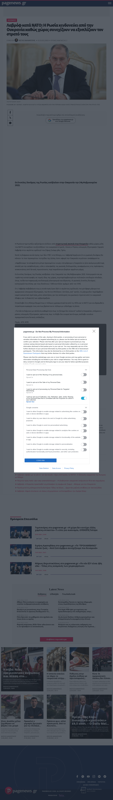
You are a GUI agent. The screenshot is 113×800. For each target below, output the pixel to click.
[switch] (84, 374)
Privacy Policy (69, 468)
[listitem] (56, 370)
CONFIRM (41, 460)
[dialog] (56, 400)
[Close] (95, 332)
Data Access (56, 468)
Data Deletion (44, 468)
